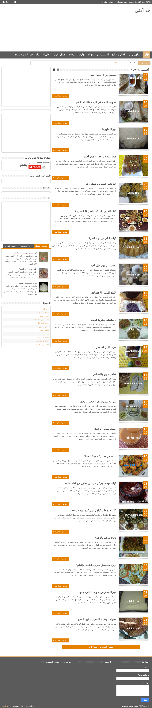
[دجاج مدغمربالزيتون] (133, 547)
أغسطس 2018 (141, 69)
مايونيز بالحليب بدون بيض (28, 283)
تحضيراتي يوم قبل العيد (103, 265)
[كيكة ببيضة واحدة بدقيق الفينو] (133, 165)
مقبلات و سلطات (108, 2)
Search (4, 62)
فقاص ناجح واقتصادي (104, 374)
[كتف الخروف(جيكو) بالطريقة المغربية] (133, 220)
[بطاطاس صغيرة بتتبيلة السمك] (133, 465)
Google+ (7, 2)
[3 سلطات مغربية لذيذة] (133, 329)
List (54, 69)
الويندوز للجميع (6, 706)
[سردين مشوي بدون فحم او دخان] (133, 410)
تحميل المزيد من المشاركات (101, 647)
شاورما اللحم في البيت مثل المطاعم (96, 102)
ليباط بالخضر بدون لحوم (121, 62)
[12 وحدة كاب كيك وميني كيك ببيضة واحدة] (133, 519)
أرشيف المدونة (10, 246)
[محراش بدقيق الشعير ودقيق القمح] (133, 628)
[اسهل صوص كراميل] (133, 438)
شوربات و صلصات (24, 54)
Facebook (11, 2)
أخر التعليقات (26, 246)
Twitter (15, 2)
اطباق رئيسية (134, 54)
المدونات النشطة (41, 246)
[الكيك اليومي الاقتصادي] (133, 301)
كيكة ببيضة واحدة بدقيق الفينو (100, 156)
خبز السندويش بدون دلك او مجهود (97, 592)
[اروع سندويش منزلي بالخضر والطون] (133, 574)
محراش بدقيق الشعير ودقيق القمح (97, 619)
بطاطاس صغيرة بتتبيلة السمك (100, 456)
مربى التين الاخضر (106, 347)
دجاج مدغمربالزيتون (105, 537)
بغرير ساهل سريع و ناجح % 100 (25, 253)
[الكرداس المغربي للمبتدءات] (133, 193)
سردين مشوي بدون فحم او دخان (98, 401)
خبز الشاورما (109, 129)
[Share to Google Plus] (140, 89)
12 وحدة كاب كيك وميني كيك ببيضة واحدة (93, 510)
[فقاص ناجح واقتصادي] (133, 383)
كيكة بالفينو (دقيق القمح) (28, 269)
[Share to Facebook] (146, 89)
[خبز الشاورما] (133, 138)
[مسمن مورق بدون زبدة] (133, 84)
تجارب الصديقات (77, 54)
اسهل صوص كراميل (105, 428)
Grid (58, 69)
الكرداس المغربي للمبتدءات (101, 183)
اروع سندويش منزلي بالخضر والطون (96, 565)
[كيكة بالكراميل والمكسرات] (133, 247)
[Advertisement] (56, 28)
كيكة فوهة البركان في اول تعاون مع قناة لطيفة (90, 483)
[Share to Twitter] (143, 89)
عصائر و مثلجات (122, 2)
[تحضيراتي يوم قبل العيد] (133, 274)
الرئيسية (146, 54)
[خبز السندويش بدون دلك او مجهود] (133, 601)
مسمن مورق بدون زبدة (103, 74)
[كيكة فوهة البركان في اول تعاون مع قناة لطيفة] (133, 492)
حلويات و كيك (42, 54)
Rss (3, 2)
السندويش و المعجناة (98, 54)
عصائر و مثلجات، (42, 341)
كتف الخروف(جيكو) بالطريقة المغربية (95, 211)
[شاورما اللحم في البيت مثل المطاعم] (133, 111)
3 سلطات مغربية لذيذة (103, 320)
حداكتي (143, 10)
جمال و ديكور (58, 54)
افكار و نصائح (118, 54)
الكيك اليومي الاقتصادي (103, 292)
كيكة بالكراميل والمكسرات (101, 238)
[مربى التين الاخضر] (133, 356)
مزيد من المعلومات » (60, 96)
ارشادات (46, 309)
